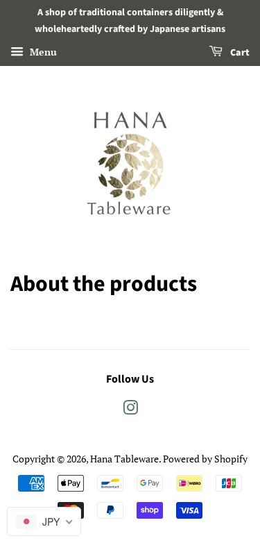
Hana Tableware (124, 458)
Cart (239, 53)
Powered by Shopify (205, 458)
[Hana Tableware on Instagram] (130, 410)
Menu (42, 51)
